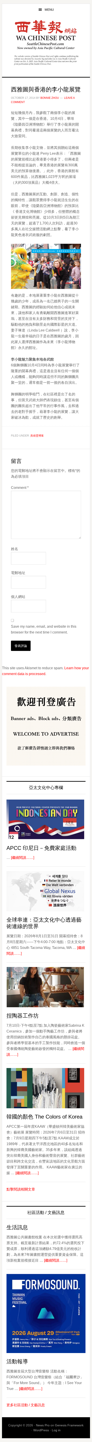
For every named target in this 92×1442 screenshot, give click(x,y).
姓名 (14, 549)
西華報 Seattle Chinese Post (46, 35)
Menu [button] (49, 9)
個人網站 (18, 597)
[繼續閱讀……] (22, 857)
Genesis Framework (69, 1425)
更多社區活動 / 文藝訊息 (25, 1405)
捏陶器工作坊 (22, 1016)
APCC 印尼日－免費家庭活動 (41, 848)
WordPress (41, 1430)
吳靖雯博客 (37, 435)
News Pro (43, 1425)
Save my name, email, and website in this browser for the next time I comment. (43, 629)
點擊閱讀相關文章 (20, 1189)
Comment (20, 488)
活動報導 (17, 1361)
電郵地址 (18, 573)
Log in (56, 1430)
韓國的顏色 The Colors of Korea (44, 1117)
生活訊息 (17, 1227)
